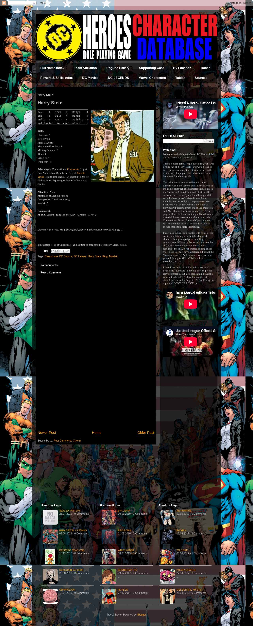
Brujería (124, 510)
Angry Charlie (186, 570)
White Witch (126, 550)
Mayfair (113, 256)
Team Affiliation (85, 68)
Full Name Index (52, 68)
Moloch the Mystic (189, 589)
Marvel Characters (152, 77)
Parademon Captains (73, 530)
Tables (180, 77)
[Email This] (53, 251)
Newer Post (47, 433)
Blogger (141, 614)
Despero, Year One (71, 550)
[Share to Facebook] (64, 251)
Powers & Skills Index (56, 77)
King (105, 256)
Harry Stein (94, 256)
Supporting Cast (151, 68)
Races (205, 68)
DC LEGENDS (118, 77)
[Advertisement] (96, 397)
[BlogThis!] (57, 251)
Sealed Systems (70, 510)
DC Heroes (80, 256)
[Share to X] (60, 251)
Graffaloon (67, 589)
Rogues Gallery (117, 68)
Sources (201, 77)
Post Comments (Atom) (67, 440)
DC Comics (65, 256)
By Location (182, 68)
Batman (181, 530)
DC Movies (90, 77)
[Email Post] (45, 250)
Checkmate (73, 169)
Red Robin (124, 530)
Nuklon (123, 589)
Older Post (145, 433)
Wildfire (182, 550)
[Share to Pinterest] (68, 251)
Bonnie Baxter (127, 570)
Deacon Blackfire (71, 570)
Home (96, 433)
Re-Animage (184, 510)
